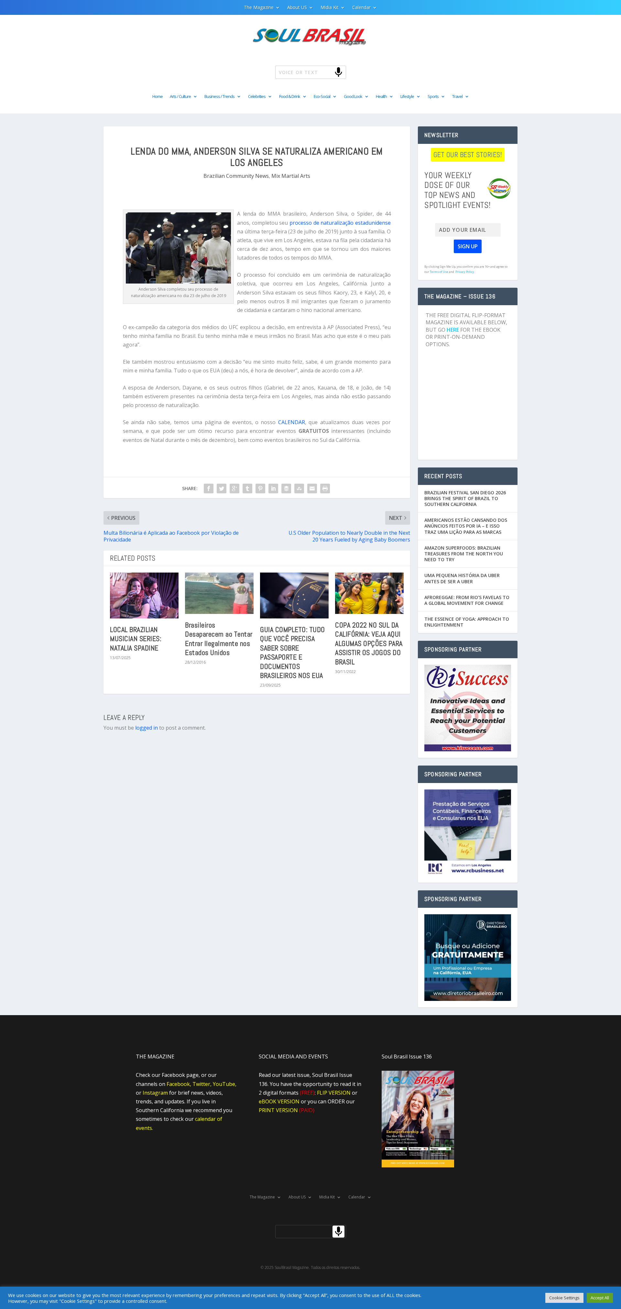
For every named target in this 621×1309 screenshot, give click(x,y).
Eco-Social (322, 96)
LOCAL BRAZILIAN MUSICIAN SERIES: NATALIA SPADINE (135, 638)
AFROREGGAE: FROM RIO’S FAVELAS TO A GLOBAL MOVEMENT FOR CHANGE (466, 600)
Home (157, 96)
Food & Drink (289, 96)
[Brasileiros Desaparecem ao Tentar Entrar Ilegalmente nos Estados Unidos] (219, 593)
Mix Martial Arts (290, 175)
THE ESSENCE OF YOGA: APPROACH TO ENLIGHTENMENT (466, 622)
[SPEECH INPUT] (328, 72)
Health (381, 96)
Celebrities (257, 96)
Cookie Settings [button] (564, 1298)
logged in (146, 727)
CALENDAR (291, 422)
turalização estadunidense (359, 222)
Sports (433, 96)
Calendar (361, 7)
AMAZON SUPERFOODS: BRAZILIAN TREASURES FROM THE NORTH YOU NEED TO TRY (463, 554)
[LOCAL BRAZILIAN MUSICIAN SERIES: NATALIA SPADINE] (144, 595)
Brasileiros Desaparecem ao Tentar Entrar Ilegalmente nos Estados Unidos (219, 638)
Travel (457, 96)
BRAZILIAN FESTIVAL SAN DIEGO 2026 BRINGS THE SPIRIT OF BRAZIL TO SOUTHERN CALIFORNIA (465, 498)
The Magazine (259, 7)
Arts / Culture (180, 96)
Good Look (353, 96)
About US (297, 7)
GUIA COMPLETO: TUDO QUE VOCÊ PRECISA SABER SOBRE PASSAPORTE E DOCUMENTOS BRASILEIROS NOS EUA (292, 652)
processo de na (307, 222)
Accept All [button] (600, 1298)
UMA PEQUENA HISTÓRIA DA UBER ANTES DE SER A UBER (462, 578)
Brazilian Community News (236, 175)
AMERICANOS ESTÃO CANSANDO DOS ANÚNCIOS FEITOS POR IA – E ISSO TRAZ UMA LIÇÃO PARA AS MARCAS (465, 526)
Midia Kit (330, 7)
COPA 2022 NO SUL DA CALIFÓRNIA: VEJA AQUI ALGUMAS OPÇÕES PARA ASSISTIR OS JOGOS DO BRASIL (369, 643)
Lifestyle (407, 96)
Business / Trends (219, 96)
